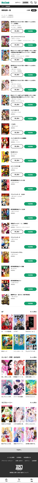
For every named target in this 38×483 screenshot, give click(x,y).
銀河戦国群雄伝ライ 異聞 (17, 266)
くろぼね (13, 124)
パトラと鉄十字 (15, 110)
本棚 (32, 481)
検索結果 (8, 6)
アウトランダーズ (15, 237)
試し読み (17, 31)
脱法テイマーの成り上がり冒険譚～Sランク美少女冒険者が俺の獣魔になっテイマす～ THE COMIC (23, 97)
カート (19, 481)
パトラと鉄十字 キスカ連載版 (18, 138)
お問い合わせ (19, 460)
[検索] (31, 2)
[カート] (35, 2)
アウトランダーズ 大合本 (18, 194)
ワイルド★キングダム (16, 252)
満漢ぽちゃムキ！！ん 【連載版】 (20, 223)
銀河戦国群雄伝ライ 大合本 (18, 209)
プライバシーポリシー (7, 460)
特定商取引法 (27, 457)
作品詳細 (30, 31)
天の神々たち (14, 152)
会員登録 (25, 2)
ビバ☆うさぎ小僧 (15, 166)
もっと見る (33, 311)
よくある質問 (10, 457)
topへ (19, 450)
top (2, 6)
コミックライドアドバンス (18, 36)
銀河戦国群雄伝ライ (16, 280)
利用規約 (19, 457)
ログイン (17, 2)
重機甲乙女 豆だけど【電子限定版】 (21, 294)
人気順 (28, 10)
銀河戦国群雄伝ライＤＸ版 (18, 180)
